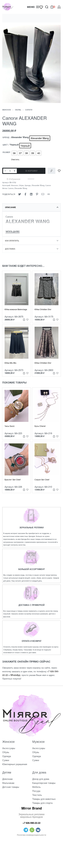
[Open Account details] (59, 7)
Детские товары (10, 786)
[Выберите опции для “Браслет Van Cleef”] (24, 489)
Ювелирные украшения (14, 764)
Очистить (15, 159)
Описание (10, 207)
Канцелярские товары (44, 782)
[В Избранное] (59, 171)
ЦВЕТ (5, 145)
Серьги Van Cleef (42, 479)
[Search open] (46, 7)
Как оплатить (12, 240)
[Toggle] (13, 231)
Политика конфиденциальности (31, 834)
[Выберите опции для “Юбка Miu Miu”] (24, 373)
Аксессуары (8, 748)
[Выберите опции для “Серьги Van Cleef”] (54, 489)
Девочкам (7, 778)
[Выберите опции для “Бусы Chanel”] (54, 436)
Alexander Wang (38, 185)
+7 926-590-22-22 (31, 823)
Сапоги (28, 109)
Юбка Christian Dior (43, 309)
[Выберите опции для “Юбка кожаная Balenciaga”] (24, 319)
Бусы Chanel (40, 426)
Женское (6, 109)
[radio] (40, 138)
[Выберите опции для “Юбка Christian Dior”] (54, 319)
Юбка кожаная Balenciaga (16, 309)
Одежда (6, 756)
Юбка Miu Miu (10, 362)
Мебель (36, 786)
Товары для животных (44, 798)
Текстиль (37, 794)
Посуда (36, 790)
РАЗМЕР (6, 152)
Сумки (5, 760)
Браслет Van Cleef (12, 479)
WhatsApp (15, 674)
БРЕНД (6, 137)
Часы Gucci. (10, 426)
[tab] (31, 207)
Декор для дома (40, 778)
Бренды (28, 185)
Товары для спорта (42, 802)
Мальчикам (8, 782)
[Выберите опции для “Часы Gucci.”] (24, 436)
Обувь (18, 109)
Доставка (10, 248)
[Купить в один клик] (51, 171)
